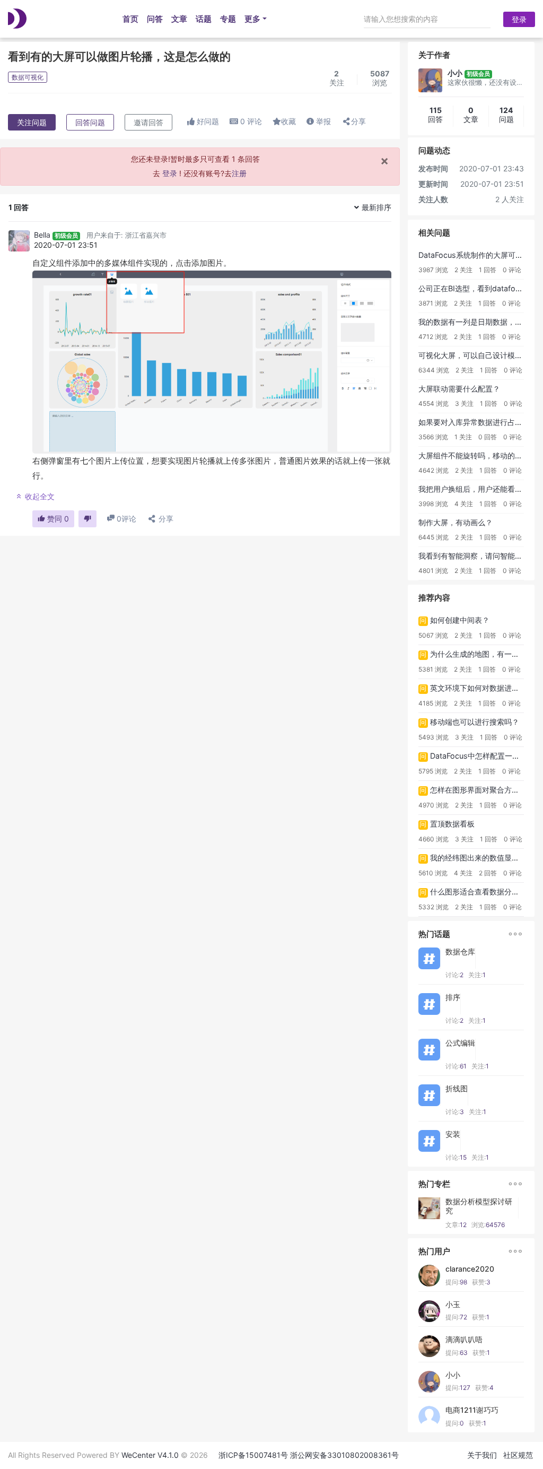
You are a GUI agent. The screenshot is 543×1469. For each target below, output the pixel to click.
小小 (452, 1375)
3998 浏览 (433, 504)
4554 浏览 (433, 403)
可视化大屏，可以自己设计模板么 (474, 355)
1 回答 (487, 270)
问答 (155, 19)
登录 (519, 19)
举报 (322, 121)
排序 (452, 997)
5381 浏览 (433, 669)
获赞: (481, 1282)
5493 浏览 (433, 737)
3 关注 (464, 403)
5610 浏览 (433, 873)
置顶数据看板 (452, 823)
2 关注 (463, 270)
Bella (42, 234)
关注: (477, 975)
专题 (228, 19)
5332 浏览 (433, 907)
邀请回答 (148, 122)
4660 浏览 (433, 839)
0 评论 (512, 270)
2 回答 (488, 873)
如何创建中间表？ (459, 619)
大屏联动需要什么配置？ (459, 388)
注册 (239, 173)
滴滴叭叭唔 (464, 1339)
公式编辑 (460, 1043)
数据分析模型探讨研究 (478, 1206)
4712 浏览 (433, 337)
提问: (456, 1282)
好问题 (207, 121)
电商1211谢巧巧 (471, 1410)
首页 (130, 19)
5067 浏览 (433, 635)
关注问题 (32, 122)
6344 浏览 (433, 370)
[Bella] (19, 240)
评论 (251, 121)
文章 (179, 19)
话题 (204, 19)
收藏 (288, 121)
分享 (358, 121)
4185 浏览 (433, 703)
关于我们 (482, 1454)
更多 (252, 19)
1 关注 (463, 437)
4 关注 (463, 504)
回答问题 (90, 122)
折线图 (456, 1088)
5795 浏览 (433, 771)
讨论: (454, 975)
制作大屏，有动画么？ (455, 522)
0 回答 (487, 437)
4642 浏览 (433, 470)
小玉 (452, 1304)
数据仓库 (460, 952)
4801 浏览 (433, 571)
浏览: (488, 1225)
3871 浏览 (433, 303)
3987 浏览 (433, 270)
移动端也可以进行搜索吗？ (474, 721)
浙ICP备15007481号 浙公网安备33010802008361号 (308, 1454)
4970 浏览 (433, 805)
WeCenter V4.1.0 (150, 1454)
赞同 (57, 518)
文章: (456, 1225)
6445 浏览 (433, 537)
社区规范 (518, 1454)
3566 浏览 (433, 437)
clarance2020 (469, 1269)
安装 (452, 1134)
